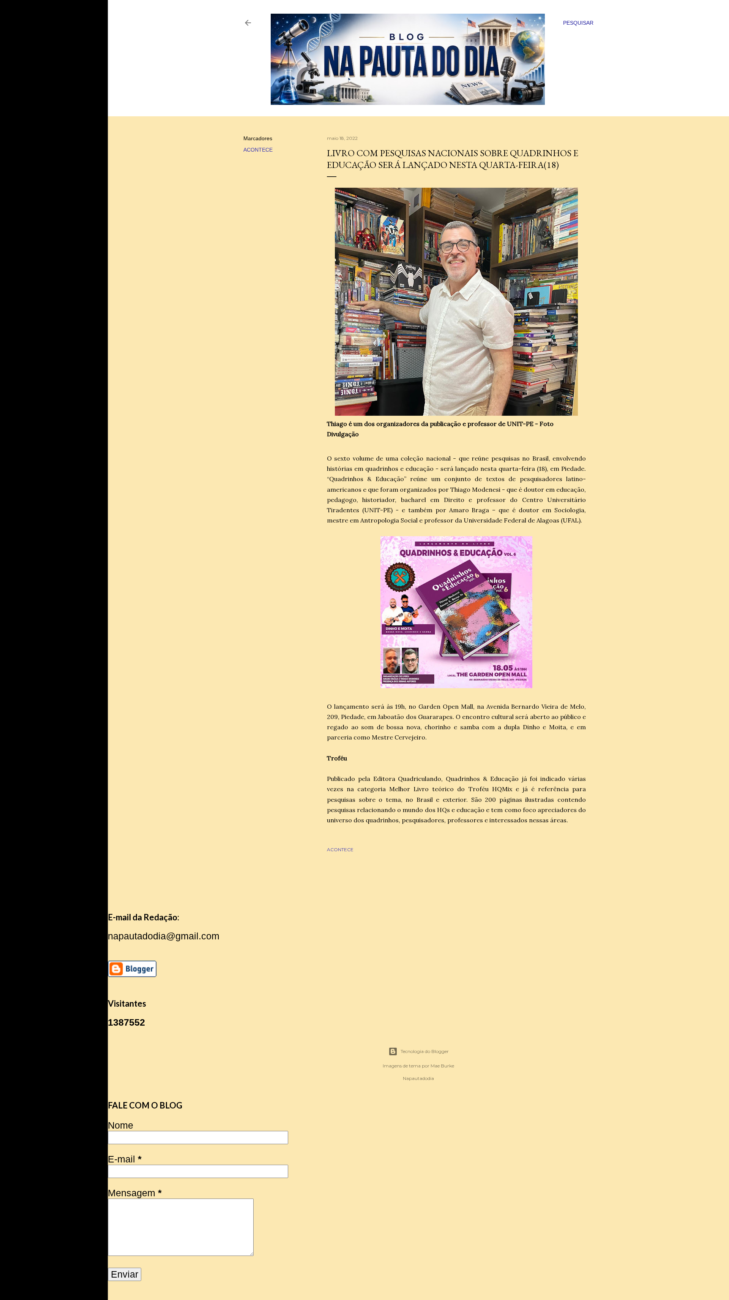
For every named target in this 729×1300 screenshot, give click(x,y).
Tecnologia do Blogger (425, 1051)
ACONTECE (258, 150)
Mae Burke (442, 1066)
